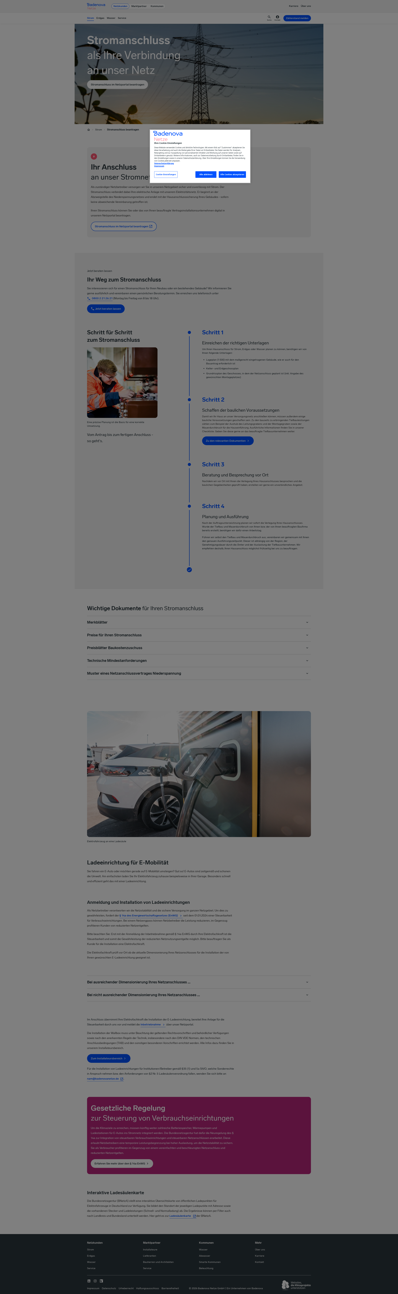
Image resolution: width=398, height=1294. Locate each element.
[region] (200, 156)
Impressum (159, 166)
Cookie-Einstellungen (166, 174)
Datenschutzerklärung (164, 163)
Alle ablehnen (205, 174)
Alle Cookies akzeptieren (232, 174)
